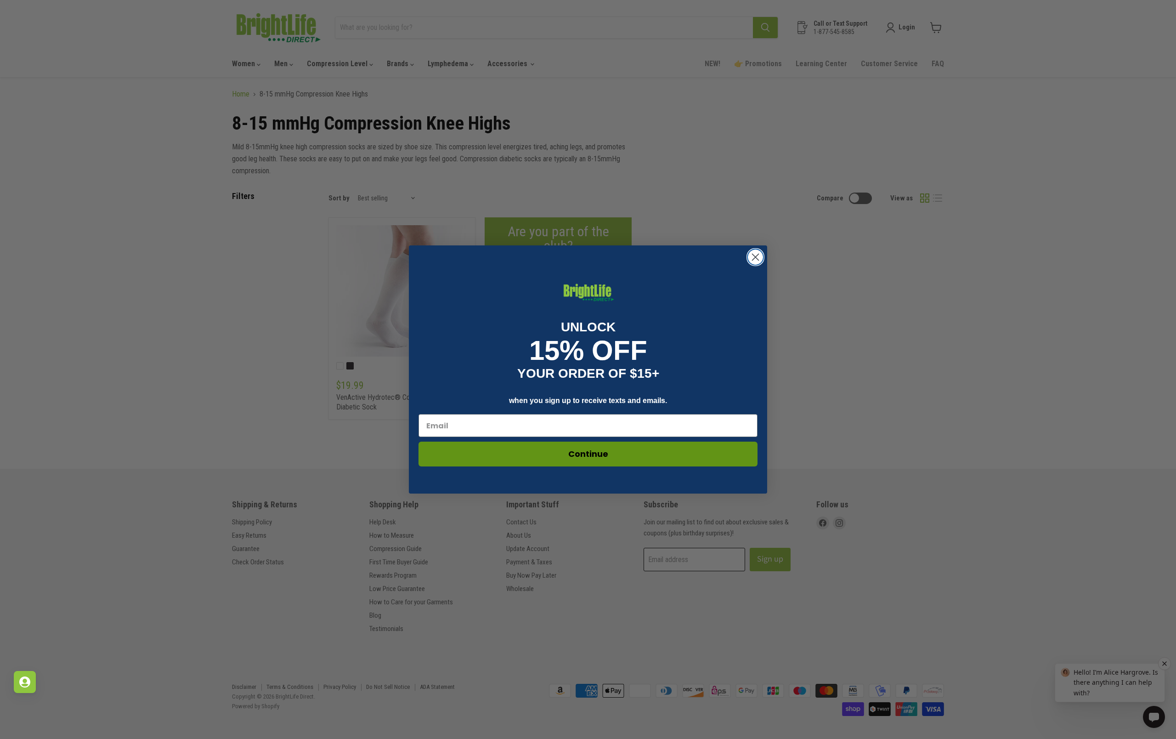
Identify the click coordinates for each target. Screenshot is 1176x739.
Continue (588, 454)
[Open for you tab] (25, 682)
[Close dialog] (755, 257)
